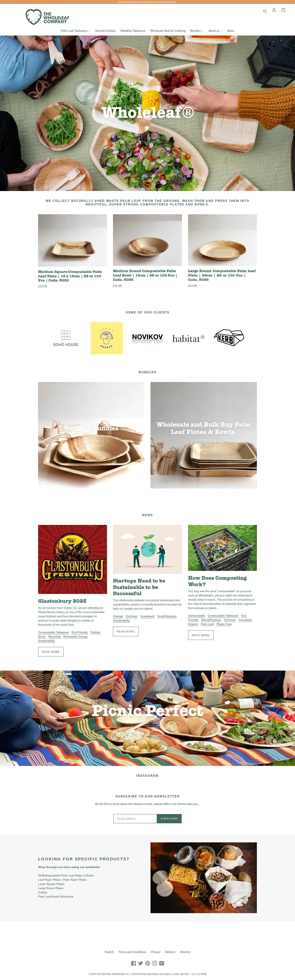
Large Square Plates (51, 883)
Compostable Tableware (53, 632)
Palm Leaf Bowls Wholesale (55, 896)
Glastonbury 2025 (62, 601)
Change (118, 616)
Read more (51, 652)
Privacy (155, 952)
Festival (95, 632)
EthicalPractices (211, 619)
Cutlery (42, 892)
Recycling (54, 636)
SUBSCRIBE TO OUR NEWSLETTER (147, 796)
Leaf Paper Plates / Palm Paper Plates (62, 879)
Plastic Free (224, 624)
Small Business (167, 616)
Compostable (196, 615)
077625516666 (139, 974)
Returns (185, 952)
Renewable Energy (75, 636)
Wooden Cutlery (105, 30)
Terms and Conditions (132, 952)
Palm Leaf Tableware (76, 30)
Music (42, 636)
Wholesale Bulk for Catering (168, 30)
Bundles (197, 30)
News (230, 30)
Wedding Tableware (132, 30)
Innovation (245, 619)
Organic (193, 624)
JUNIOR (202, 973)
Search (109, 952)
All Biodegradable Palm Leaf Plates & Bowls (66, 875)
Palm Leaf (207, 624)
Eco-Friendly (80, 632)
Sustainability (46, 640)
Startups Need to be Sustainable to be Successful (139, 587)
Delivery (170, 952)
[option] (147, 113)
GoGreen (132, 616)
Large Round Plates (50, 888)
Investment (147, 616)
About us (216, 30)
